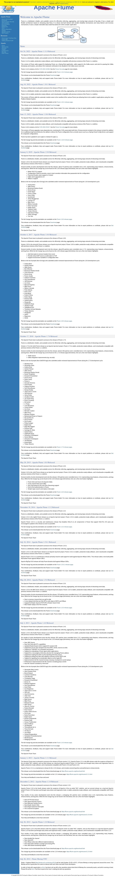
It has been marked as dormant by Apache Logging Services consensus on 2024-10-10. (56, 2)
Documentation (6, 24)
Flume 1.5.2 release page (64, 527)
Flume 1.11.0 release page (65, 72)
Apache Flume (5, 17)
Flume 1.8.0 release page (64, 321)
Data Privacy (5, 53)
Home (3, 45)
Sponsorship (5, 47)
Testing (3, 30)
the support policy (63, 3)
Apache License (6, 31)
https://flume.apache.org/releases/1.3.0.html (79, 814)
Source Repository (7, 29)
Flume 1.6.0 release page (64, 492)
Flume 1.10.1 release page (65, 102)
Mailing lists (5, 26)
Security (4, 52)
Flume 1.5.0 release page (64, 607)
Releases (4, 25)
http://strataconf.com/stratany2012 (46, 862)
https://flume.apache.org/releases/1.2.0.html (79, 851)
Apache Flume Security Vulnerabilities (8, 22)
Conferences (5, 50)
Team (3, 28)
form (43, 867)
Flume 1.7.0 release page (64, 447)
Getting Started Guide (7, 40)
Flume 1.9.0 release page (64, 219)
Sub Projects (5, 33)
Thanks (4, 49)
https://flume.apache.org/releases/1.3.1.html (79, 774)
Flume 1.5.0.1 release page (65, 564)
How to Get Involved (7, 19)
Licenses (4, 48)
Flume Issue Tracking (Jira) (9, 38)
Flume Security (59, 69)
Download (53, 75)
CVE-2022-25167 (44, 127)
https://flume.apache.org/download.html (73, 771)
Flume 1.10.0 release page (65, 140)
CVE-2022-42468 (44, 69)
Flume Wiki (5, 39)
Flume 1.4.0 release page (64, 742)
